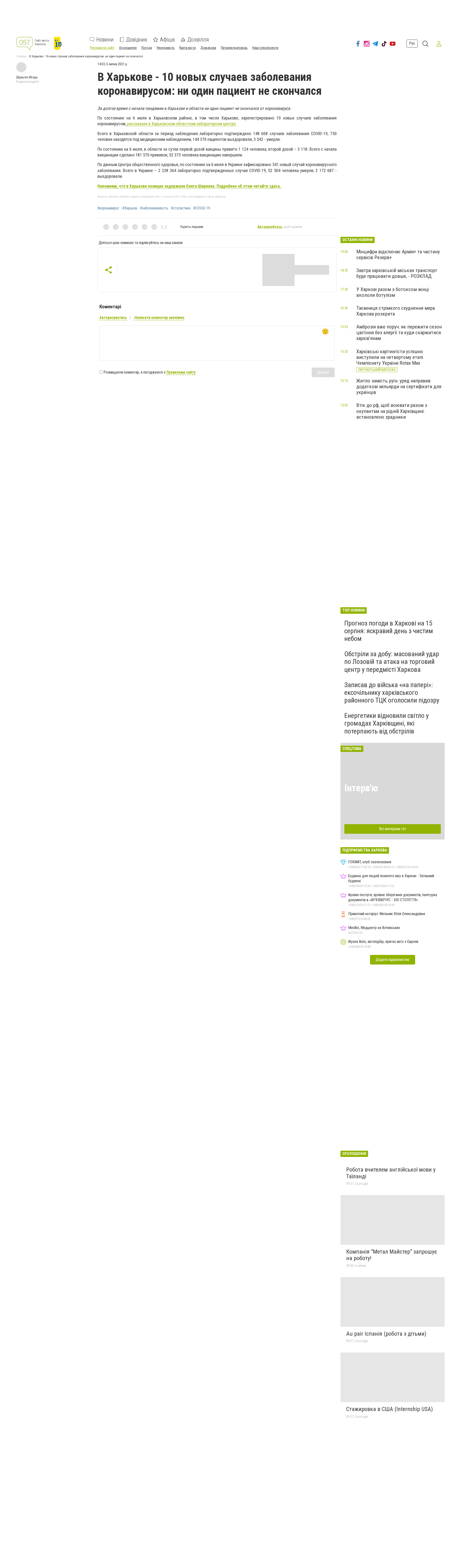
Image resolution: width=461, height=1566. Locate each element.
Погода (146, 48)
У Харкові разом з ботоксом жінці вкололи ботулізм (392, 292)
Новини (105, 39)
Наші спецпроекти (265, 48)
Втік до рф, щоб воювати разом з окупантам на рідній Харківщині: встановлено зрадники (391, 411)
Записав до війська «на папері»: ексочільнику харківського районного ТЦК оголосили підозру (391, 692)
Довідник (136, 39)
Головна (21, 56)
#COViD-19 (201, 208)
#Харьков (129, 208)
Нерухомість (166, 48)
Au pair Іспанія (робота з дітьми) (386, 1333)
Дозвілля (198, 39)
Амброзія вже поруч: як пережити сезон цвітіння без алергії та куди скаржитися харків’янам (399, 332)
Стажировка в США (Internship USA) (389, 1409)
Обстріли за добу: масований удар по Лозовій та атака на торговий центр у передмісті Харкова (391, 661)
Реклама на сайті (102, 48)
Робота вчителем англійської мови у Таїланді (391, 1173)
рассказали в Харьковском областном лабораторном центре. (181, 123)
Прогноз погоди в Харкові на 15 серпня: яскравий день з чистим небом (388, 631)
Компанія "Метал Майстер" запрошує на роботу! (391, 1255)
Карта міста (187, 48)
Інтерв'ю (361, 788)
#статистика (180, 208)
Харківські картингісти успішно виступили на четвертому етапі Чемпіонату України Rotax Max (389, 357)
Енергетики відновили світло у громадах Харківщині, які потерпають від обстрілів (386, 723)
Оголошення (128, 48)
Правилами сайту (180, 372)
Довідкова (208, 48)
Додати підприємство (392, 959)
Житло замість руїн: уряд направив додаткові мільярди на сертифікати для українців (398, 386)
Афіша (167, 39)
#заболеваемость (154, 208)
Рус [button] (412, 43)
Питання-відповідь (234, 48)
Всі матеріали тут (392, 829)
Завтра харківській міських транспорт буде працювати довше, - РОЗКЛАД (396, 273)
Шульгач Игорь (27, 77)
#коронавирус (108, 208)
